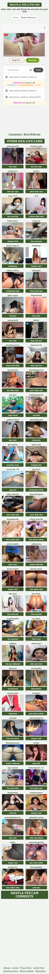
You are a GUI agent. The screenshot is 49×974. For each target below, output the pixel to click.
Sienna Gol (36, 643)
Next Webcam (32, 134)
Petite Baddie (13, 544)
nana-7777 (12, 196)
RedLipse (12, 643)
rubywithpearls (36, 419)
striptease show (36, 489)
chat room (36, 639)
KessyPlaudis (13, 519)
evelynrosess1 (36, 792)
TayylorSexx (13, 792)
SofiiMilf (12, 718)
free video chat (12, 539)
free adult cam (36, 589)
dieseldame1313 (36, 370)
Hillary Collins (13, 270)
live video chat (12, 887)
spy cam (12, 440)
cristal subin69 (36, 519)
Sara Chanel (13, 767)
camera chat (12, 241)
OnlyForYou (13, 171)
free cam (13, 837)
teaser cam (13, 589)
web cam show (36, 837)
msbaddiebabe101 (13, 817)
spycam (12, 489)
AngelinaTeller (13, 618)
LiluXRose (13, 668)
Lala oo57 (13, 593)
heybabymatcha (36, 394)
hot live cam (36, 166)
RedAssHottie (36, 295)
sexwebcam (13, 688)
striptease (12, 266)
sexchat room (13, 465)
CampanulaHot (12, 419)
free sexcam (36, 614)
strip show (13, 415)
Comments (15, 134)
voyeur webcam (13, 763)
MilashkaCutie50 (36, 817)
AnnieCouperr (13, 568)
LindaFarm (36, 245)
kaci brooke (13, 370)
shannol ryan (36, 146)
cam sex (36, 887)
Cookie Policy (38, 967)
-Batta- (13, 842)
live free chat (13, 390)
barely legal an (12, 245)
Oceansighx (36, 668)
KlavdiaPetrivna (13, 345)
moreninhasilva (36, 718)
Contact (15, 967)
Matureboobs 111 (36, 767)
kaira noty (36, 444)
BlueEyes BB (36, 345)
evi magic (36, 618)
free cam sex (36, 241)
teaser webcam (36, 564)
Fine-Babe (36, 593)
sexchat (36, 415)
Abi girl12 (36, 469)
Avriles (36, 742)
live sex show (13, 738)
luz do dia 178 (13, 469)
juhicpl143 (12, 867)
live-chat (13, 166)
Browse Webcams (28, 17)
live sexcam (13, 639)
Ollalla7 (36, 320)
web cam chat (36, 663)
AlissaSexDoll (13, 146)
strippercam (36, 465)
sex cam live (12, 216)
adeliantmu (36, 544)
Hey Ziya (12, 394)
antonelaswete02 (36, 842)
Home (15, 17)
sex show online (36, 539)
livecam (12, 315)
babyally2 (36, 270)
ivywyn (36, 171)
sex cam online (36, 862)
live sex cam (12, 191)
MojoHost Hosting (10, 971)
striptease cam (12, 291)
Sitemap (7, 967)
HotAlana (36, 693)
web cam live (36, 365)
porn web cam (36, 390)
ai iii (36, 196)
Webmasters (40, 971)
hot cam (12, 340)
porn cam (13, 564)
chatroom (36, 440)
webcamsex (36, 688)
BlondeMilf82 (36, 867)
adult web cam (36, 191)
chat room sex (36, 291)
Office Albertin (13, 494)
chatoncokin (12, 693)
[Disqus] (24, 933)
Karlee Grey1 (12, 220)
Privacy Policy (25, 967)
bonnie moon (36, 568)
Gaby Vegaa (13, 295)
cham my (36, 220)
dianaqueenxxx (13, 742)
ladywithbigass (36, 494)
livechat (12, 813)
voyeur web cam (36, 216)
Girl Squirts (13, 444)
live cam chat (13, 788)
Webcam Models (27, 971)
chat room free (12, 365)
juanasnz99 (13, 320)
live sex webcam (12, 663)
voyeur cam (36, 266)
